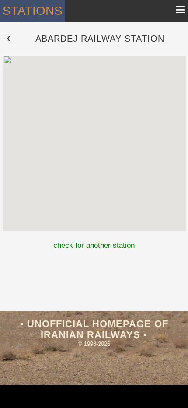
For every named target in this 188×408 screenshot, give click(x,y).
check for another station (94, 245)
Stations (33, 11)
